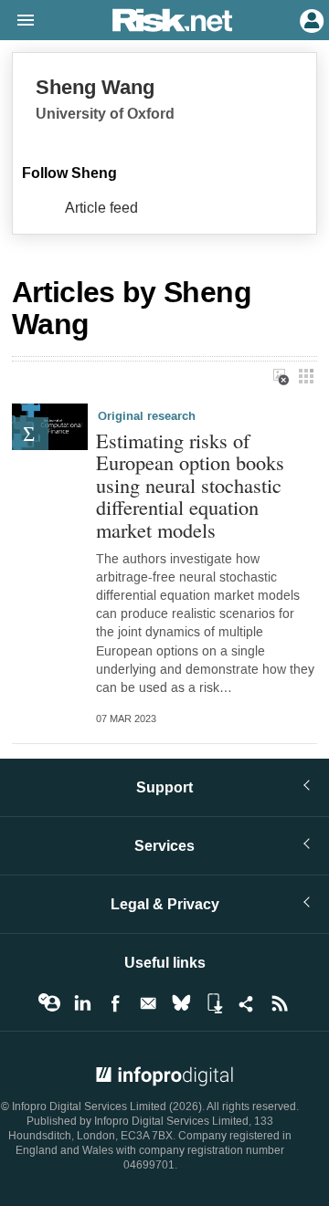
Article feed (101, 207)
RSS (280, 1003)
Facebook (115, 1003)
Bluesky (181, 1003)
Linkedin (82, 1003)
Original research (147, 416)
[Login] (309, 19)
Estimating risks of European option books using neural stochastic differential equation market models (190, 485)
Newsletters (148, 1003)
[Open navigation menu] (17, 21)
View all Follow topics (49, 1003)
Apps (214, 1003)
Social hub (247, 1003)
